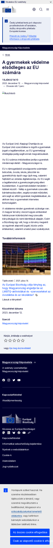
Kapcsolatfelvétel (11, 438)
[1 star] (6, 340)
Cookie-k (7, 455)
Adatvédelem (9, 460)
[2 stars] (8, 340)
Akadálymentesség (12, 400)
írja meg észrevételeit (20, 348)
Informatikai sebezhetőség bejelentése (22, 443)
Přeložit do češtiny (18, 36)
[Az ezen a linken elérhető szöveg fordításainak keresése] (36, 295)
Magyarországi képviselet (15, 323)
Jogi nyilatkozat (10, 466)
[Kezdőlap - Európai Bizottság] (9, 9)
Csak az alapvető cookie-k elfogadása (31, 540)
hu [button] (34, 9)
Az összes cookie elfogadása (30, 532)
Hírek (7, 55)
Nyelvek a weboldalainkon (15, 449)
